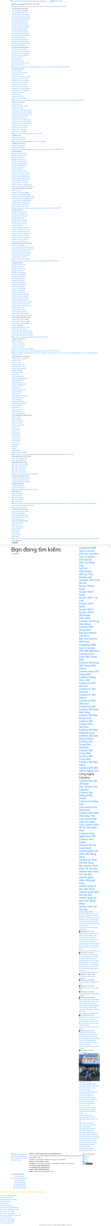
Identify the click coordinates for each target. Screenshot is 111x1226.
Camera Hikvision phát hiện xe (20, 204)
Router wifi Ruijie (16, 419)
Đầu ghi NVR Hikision (18, 157)
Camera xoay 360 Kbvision (19, 241)
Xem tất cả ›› (82, 1052)
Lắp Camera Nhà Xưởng (7, 1213)
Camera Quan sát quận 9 (86, 1148)
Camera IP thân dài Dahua (19, 284)
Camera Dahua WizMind (19, 323)
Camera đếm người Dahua (19, 329)
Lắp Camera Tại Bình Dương (87, 1084)
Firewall (14, 448)
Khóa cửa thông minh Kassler (20, 515)
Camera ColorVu (16, 190)
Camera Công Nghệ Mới (86, 1095)
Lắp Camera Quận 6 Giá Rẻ (87, 1129)
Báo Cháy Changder (17, 499)
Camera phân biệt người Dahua (21, 327)
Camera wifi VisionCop (18, 345)
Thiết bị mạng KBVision (18, 413)
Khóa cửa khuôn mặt (18, 523)
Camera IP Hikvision (17, 169)
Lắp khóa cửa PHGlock (18, 513)
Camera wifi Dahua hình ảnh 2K (21, 304)
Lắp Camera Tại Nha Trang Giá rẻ (88, 1086)
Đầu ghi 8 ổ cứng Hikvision (19, 165)
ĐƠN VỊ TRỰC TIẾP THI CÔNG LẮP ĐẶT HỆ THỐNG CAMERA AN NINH (22, 1192)
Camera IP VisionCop (18, 343)
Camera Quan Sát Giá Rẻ (86, 1094)
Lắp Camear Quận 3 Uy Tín (87, 1088)
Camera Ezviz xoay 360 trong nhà (22, 112)
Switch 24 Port (16, 436)
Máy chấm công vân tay (19, 460)
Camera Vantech (54, 351)
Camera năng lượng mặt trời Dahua (22, 315)
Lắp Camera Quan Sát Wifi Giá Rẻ (89, 1134)
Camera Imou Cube (17, 75)
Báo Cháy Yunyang (17, 493)
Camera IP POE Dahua (18, 286)
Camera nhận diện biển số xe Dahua (22, 335)
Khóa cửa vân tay (17, 525)
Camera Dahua (52, 261)
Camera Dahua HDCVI (18, 278)
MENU (14, 542)
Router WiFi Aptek (17, 405)
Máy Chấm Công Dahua (19, 470)
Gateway (14, 446)
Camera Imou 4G (16, 94)
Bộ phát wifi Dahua (17, 386)
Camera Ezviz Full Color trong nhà (21, 110)
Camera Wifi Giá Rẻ (5, 1217)
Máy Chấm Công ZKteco (19, 468)
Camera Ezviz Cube (17, 108)
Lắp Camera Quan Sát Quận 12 (88, 1092)
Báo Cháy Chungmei (18, 497)
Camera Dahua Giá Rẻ (6, 1197)
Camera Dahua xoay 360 (19, 311)
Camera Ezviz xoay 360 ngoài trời (22, 121)
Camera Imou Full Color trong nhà (21, 76)
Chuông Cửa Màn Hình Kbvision (21, 482)
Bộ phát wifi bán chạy (18, 452)
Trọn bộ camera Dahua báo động (21, 18)
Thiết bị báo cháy (31, 489)
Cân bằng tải (15, 444)
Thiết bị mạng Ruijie (17, 368)
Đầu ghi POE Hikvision (18, 159)
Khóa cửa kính (16, 530)
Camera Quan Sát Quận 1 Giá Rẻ (88, 1138)
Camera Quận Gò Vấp (85, 1115)
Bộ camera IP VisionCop (19, 37)
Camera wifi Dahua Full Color (20, 300)
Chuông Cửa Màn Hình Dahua (20, 480)
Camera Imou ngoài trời (18, 82)
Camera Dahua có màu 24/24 (20, 313)
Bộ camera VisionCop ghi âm (20, 39)
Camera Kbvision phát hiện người (21, 253)
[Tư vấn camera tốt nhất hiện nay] (109, 546)
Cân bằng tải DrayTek (18, 401)
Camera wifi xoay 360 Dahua (20, 298)
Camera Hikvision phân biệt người (21, 200)
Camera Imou (64, 67)
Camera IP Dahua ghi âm (19, 288)
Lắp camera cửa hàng (19, 1186)
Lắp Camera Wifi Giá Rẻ (86, 1123)
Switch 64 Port (16, 440)
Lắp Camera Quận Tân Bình (87, 1117)
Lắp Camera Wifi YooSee (7, 1219)
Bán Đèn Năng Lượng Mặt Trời (88, 1099)
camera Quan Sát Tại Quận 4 (87, 1125)
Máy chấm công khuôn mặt (20, 458)
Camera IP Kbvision (17, 225)
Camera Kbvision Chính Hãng (8, 1199)
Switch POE (15, 427)
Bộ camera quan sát (58, 6)
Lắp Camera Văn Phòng (7, 1211)
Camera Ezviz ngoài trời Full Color (21, 120)
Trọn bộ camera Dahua (18, 12)
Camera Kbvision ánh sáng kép (21, 255)
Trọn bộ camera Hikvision (19, 20)
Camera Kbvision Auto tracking (21, 259)
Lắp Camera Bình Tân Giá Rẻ (87, 1109)
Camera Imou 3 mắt (17, 98)
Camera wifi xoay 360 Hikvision (21, 173)
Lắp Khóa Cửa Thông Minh (87, 1103)
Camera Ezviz (77, 100)
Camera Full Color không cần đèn (21, 349)
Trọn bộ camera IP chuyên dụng (21, 51)
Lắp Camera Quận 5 (85, 1127)
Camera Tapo (36, 133)
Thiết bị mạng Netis (17, 390)
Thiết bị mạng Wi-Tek (18, 409)
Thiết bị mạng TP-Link (18, 358)
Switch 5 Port (16, 431)
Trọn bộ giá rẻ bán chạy (18, 10)
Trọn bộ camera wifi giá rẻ (19, 49)
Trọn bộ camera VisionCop (19, 35)
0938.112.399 (58, 1)
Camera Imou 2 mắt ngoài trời (20, 90)
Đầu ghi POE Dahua (17, 270)
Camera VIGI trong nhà (18, 145)
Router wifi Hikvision (18, 380)
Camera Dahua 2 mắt (18, 307)
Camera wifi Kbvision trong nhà (21, 231)
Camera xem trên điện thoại (20, 1178)
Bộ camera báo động (18, 61)
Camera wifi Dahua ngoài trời (20, 296)
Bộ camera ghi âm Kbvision (19, 30)
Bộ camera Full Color (17, 57)
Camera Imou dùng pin (18, 92)
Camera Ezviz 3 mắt (18, 131)
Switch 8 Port (16, 433)
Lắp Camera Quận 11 (85, 1146)
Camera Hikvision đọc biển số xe (21, 202)
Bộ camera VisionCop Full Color (21, 41)
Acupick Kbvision (16, 245)
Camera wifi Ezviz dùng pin (19, 125)
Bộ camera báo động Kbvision (20, 33)
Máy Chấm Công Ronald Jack (20, 464)
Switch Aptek (16, 407)
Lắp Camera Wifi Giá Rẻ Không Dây (10, 1215)
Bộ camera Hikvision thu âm (20, 22)
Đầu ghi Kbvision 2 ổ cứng (19, 220)
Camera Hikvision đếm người (20, 206)
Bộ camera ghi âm (17, 59)
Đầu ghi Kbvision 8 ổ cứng (19, 223)
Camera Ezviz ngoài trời (19, 116)
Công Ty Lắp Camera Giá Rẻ (87, 1097)
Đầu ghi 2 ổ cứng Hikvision (19, 161)
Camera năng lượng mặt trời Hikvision (22, 186)
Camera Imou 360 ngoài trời (20, 86)
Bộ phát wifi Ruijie (17, 370)
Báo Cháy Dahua (17, 501)
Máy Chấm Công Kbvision (19, 472)
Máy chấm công (66, 454)
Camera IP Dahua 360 (18, 290)
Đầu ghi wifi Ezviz (17, 104)
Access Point (15, 442)
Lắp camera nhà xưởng (19, 1188)
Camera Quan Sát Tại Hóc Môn (88, 1142)
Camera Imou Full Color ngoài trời (21, 88)
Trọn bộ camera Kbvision (19, 28)
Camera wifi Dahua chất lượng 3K (21, 306)
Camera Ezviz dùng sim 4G (19, 127)
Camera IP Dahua (17, 280)
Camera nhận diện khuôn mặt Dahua (22, 333)
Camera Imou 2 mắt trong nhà (20, 80)
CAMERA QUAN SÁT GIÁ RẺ (87, 1150)
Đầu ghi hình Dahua (17, 265)
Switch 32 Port (16, 438)
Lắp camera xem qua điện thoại (9, 1207)
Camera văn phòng (19, 1182)
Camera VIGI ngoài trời (18, 147)
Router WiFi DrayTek (18, 397)
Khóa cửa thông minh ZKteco (20, 517)
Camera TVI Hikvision (18, 167)
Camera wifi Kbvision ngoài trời (21, 233)
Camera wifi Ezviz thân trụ (19, 118)
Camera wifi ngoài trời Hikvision (21, 177)
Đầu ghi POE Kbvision (18, 218)
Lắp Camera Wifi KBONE (7, 1221)
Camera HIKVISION (5, 1201)
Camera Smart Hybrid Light (20, 194)
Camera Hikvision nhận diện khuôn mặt (23, 198)
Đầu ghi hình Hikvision (18, 153)
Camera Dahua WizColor (19, 319)
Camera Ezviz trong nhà (19, 106)
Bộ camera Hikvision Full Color (20, 24)
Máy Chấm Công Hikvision (19, 466)
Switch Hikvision (16, 382)
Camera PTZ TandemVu (19, 192)
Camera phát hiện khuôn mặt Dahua (22, 331)
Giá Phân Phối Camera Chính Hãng (89, 1136)
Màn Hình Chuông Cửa (18, 487)
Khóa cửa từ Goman (17, 519)
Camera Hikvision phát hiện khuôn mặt (23, 196)
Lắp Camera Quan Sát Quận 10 (88, 1132)
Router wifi (15, 417)
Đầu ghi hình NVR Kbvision (19, 216)
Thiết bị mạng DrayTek (18, 396)
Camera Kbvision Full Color (19, 257)
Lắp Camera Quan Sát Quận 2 (87, 1107)
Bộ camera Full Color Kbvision (20, 31)
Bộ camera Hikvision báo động (20, 26)
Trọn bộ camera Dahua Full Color (21, 16)
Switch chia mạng (17, 425)
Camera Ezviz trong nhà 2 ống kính (22, 114)
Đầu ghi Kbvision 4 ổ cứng (19, 222)
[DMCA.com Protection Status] (88, 1163)
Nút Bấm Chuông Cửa (18, 486)
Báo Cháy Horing (17, 495)
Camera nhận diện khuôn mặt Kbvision (23, 249)
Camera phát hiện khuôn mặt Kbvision (23, 247)
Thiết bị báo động (94, 538)
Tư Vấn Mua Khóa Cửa (6, 1223)
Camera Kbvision (54, 208)
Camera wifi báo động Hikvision (21, 178)
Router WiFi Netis (17, 392)
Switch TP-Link (16, 360)
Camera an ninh (4, 1203)
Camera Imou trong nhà (18, 73)
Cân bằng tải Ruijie (17, 372)
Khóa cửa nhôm (16, 534)
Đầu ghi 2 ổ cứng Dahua (19, 272)
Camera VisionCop (40, 337)
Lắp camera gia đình (20, 1184)
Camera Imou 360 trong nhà (20, 78)
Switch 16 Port (16, 434)
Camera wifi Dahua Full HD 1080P (22, 302)
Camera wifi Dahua (17, 292)
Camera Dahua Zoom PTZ (19, 309)
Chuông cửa (32, 474)
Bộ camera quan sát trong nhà (20, 53)
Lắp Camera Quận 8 (85, 1090)
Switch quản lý (16, 429)
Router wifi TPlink (17, 423)
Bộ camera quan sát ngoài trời (20, 55)
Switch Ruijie (15, 374)
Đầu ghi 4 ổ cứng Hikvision (19, 163)
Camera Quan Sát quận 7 (86, 1131)
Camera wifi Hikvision (18, 171)
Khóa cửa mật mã (17, 529)
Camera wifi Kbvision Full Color (20, 235)
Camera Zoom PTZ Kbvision (20, 239)
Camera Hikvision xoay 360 (20, 180)
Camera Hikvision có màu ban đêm (22, 184)
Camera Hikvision (56, 149)
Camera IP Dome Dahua (19, 282)
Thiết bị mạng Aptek (18, 403)
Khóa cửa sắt (15, 532)
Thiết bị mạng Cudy (17, 411)
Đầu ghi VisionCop (17, 341)
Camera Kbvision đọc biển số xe (21, 251)
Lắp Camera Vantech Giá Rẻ (8, 1195)
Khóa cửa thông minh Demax (20, 511)
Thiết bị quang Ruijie (17, 376)
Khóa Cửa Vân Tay (84, 1105)
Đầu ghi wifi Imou (17, 71)
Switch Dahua (16, 388)
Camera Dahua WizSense (19, 321)
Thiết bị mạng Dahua (18, 384)
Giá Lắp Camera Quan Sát (86, 1101)
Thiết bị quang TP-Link (18, 366)
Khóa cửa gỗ (15, 536)
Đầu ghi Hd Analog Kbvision (20, 214)
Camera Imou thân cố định (19, 84)
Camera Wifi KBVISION (18, 227)
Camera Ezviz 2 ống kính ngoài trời (22, 123)
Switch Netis (15, 394)
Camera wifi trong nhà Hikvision (21, 175)
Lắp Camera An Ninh (85, 1082)
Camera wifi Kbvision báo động (21, 237)
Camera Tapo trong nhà (19, 137)
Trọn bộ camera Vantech (19, 45)
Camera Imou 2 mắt (17, 96)
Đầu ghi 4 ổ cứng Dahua (19, 274)
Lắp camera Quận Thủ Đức (87, 1144)
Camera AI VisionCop (18, 347)
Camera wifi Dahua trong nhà (20, 294)
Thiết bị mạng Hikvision (18, 378)
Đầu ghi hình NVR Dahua (19, 268)
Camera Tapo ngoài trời (18, 139)
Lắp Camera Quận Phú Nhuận (87, 1140)
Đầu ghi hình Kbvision (18, 212)
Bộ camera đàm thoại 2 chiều (20, 63)
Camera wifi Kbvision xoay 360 (21, 229)
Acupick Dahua (16, 325)
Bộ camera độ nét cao (18, 65)
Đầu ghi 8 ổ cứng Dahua (19, 276)
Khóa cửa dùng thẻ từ (18, 527)
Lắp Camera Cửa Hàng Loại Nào (9, 1209)
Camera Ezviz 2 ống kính (19, 129)
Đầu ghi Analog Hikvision (19, 155)
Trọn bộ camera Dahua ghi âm (20, 14)
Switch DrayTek (16, 399)
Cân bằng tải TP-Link (18, 364)
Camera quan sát (20, 1176)
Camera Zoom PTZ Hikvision (20, 182)
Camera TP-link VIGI (38, 141)
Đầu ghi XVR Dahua (17, 267)
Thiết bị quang (16, 450)
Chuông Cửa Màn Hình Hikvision (21, 478)
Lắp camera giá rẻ (19, 1180)
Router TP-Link (16, 362)
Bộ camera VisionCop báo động (21, 43)
